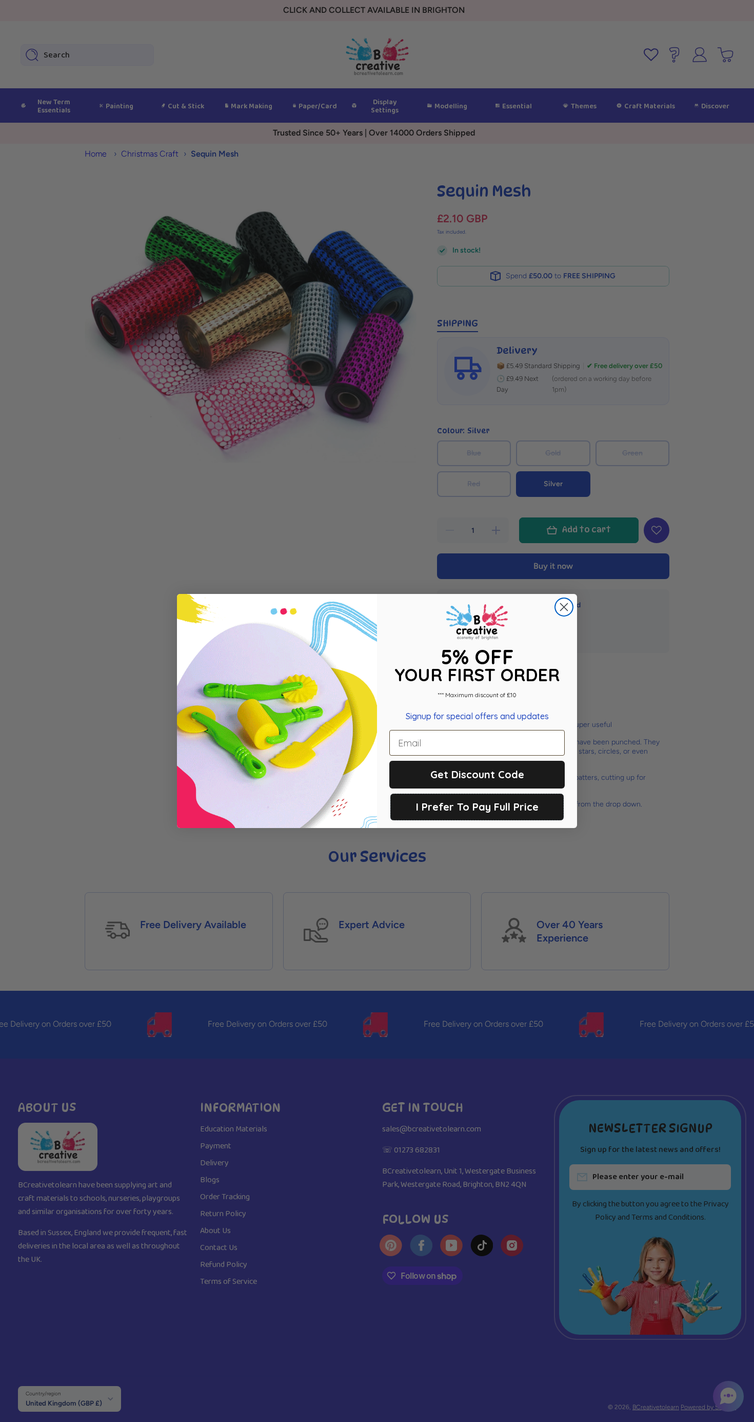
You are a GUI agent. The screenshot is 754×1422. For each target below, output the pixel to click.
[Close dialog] (564, 607)
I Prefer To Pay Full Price (477, 806)
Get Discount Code (477, 774)
